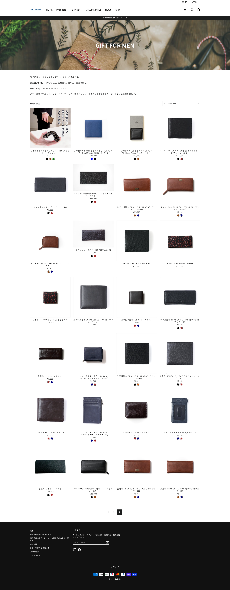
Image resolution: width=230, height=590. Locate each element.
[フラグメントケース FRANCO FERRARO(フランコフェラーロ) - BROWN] (95, 441)
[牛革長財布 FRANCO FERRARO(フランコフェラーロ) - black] (178, 328)
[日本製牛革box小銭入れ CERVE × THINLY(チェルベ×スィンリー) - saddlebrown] (138, 159)
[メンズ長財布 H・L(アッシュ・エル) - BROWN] (52, 213)
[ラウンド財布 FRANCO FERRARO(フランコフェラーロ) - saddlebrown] (178, 215)
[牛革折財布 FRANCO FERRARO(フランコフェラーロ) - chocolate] (138, 384)
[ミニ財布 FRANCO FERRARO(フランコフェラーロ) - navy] (52, 272)
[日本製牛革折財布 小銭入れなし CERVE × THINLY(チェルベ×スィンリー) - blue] (92, 159)
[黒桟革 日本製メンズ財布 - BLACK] (48, 495)
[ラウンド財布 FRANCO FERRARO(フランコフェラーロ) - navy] (181, 215)
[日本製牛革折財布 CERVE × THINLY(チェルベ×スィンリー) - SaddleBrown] (50, 159)
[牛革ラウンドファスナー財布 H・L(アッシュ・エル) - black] (92, 497)
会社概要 (33, 544)
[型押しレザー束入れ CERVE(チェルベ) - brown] (95, 256)
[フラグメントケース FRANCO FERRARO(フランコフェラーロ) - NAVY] (92, 441)
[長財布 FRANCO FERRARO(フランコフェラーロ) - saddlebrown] (135, 497)
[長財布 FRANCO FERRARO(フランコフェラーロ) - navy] (138, 497)
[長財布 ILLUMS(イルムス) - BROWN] (48, 382)
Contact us (34, 551)
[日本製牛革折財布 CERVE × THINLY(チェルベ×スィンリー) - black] (47, 159)
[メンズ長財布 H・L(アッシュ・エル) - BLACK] (48, 213)
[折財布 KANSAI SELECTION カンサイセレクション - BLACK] (178, 384)
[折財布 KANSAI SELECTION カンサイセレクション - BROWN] (181, 384)
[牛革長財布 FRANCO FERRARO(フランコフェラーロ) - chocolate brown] (181, 328)
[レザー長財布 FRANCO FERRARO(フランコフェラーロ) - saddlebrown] (135, 215)
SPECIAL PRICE (93, 9)
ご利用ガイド (35, 555)
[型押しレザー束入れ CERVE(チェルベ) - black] (92, 256)
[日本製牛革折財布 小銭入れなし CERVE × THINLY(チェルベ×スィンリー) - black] (95, 159)
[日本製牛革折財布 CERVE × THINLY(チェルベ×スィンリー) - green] (53, 159)
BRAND (76, 9)
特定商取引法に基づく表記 (40, 534)
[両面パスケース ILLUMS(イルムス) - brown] (181, 438)
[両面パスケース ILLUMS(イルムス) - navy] (178, 438)
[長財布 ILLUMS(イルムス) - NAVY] (52, 382)
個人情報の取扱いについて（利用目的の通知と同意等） (49, 539)
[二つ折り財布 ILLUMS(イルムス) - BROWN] (135, 326)
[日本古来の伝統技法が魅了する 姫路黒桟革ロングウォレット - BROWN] (95, 202)
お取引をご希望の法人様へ (40, 548)
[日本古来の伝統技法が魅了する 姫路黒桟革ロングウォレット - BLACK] (92, 202)
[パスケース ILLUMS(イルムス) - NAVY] (138, 438)
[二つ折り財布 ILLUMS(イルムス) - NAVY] (138, 326)
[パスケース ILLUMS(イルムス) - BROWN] (135, 438)
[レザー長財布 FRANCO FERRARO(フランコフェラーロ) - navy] (138, 215)
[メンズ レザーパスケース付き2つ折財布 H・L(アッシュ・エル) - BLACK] (178, 159)
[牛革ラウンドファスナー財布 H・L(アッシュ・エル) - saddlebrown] (95, 497)
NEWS (108, 9)
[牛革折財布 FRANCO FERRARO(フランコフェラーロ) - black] (135, 384)
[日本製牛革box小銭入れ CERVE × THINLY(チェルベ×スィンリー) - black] (135, 159)
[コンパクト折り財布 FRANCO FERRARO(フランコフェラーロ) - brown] (95, 384)
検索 (117, 9)
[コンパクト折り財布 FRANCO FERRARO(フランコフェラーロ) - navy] (92, 384)
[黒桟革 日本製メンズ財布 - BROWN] (52, 495)
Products (61, 9)
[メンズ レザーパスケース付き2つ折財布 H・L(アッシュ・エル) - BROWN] (181, 159)
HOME (49, 9)
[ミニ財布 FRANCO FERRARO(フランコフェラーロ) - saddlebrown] (48, 272)
